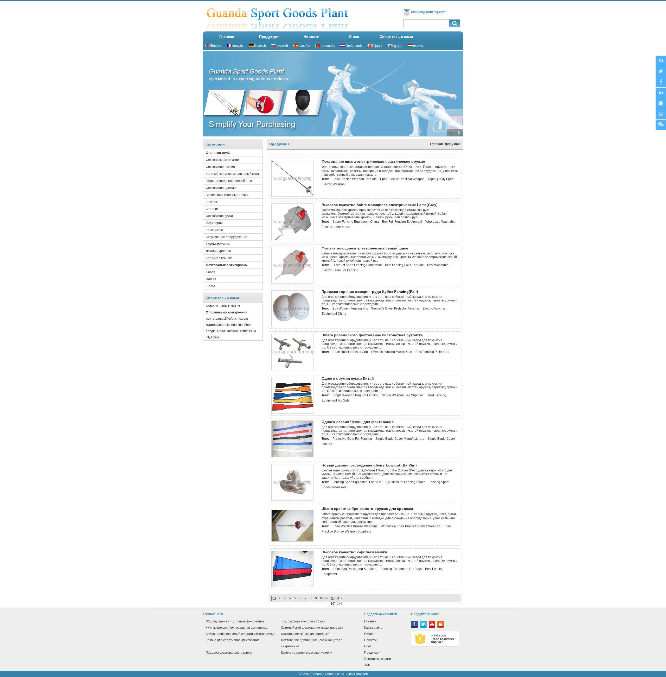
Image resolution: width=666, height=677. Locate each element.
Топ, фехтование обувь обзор (303, 621)
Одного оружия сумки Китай (348, 378)
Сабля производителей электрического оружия (241, 634)
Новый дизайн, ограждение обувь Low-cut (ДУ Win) (369, 465)
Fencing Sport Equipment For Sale (356, 482)
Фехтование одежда (221, 188)
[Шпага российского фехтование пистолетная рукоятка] (292, 369)
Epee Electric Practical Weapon (402, 179)
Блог (367, 646)
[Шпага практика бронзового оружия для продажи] (292, 540)
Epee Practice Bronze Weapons (354, 526)
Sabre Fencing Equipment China (355, 222)
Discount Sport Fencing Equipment (357, 265)
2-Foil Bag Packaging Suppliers (354, 569)
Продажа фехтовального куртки (229, 652)
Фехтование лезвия (220, 167)
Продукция (269, 37)
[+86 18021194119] (661, 125)
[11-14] (339, 598)
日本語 (377, 46)
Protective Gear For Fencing (352, 439)
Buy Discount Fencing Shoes (405, 482)
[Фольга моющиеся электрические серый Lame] (292, 282)
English (216, 46)
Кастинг (211, 202)
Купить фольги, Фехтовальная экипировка (236, 627)
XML (367, 665)
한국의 (397, 46)
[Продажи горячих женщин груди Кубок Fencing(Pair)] (292, 326)
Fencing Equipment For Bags (401, 569)
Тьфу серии (214, 223)
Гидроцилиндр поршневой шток (229, 181)
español (304, 46)
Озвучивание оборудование (226, 237)
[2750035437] (661, 103)
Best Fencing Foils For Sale (404, 265)
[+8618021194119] (661, 114)
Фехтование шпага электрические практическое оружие (373, 161)
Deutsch (260, 46)
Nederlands (354, 46)
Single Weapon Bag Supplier (402, 395)
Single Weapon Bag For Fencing (355, 395)
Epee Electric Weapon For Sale (354, 179)
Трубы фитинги (217, 244)
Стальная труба (218, 153)
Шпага (210, 286)
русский (282, 46)
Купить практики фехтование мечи (306, 652)
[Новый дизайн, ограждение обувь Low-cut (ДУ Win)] (292, 499)
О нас (354, 37)
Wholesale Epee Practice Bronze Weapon (410, 526)
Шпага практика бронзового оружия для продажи (367, 509)
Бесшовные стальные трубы (227, 195)
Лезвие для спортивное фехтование (233, 640)
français (238, 46)
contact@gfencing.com (428, 12)
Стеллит (212, 209)
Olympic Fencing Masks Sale (391, 352)
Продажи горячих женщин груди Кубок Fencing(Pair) (370, 292)
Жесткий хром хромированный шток (232, 174)
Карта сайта (373, 627)
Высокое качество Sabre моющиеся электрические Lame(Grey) (380, 205)
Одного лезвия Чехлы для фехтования (358, 422)
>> (326, 598)
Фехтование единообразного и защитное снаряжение (311, 643)
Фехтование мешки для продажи (305, 634)
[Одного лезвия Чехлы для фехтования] (292, 456)
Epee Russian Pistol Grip (350, 352)
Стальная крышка (219, 258)
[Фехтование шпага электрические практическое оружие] (292, 196)
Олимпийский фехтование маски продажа (312, 627)
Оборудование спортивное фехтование (235, 621)
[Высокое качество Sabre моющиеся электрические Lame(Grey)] (292, 239)
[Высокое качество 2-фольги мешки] (292, 586)
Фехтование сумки (219, 216)
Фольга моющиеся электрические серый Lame (365, 248)
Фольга (211, 279)
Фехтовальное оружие (222, 160)
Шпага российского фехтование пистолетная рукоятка (372, 335)
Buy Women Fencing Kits (350, 308)
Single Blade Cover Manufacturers (399, 439)
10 (321, 598)
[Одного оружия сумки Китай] (292, 413)
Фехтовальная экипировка (226, 265)
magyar (418, 46)
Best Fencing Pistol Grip (432, 352)
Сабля (210, 272)
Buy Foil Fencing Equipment (402, 222)
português (328, 46)
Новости (311, 37)
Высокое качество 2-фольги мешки (354, 552)
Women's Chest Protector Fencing (395, 308)
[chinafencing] (661, 61)
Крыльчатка (214, 230)
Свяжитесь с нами (396, 37)
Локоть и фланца (218, 251)
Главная (226, 37)
